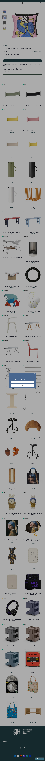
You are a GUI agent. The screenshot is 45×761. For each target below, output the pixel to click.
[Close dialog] (34, 373)
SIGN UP (22, 385)
